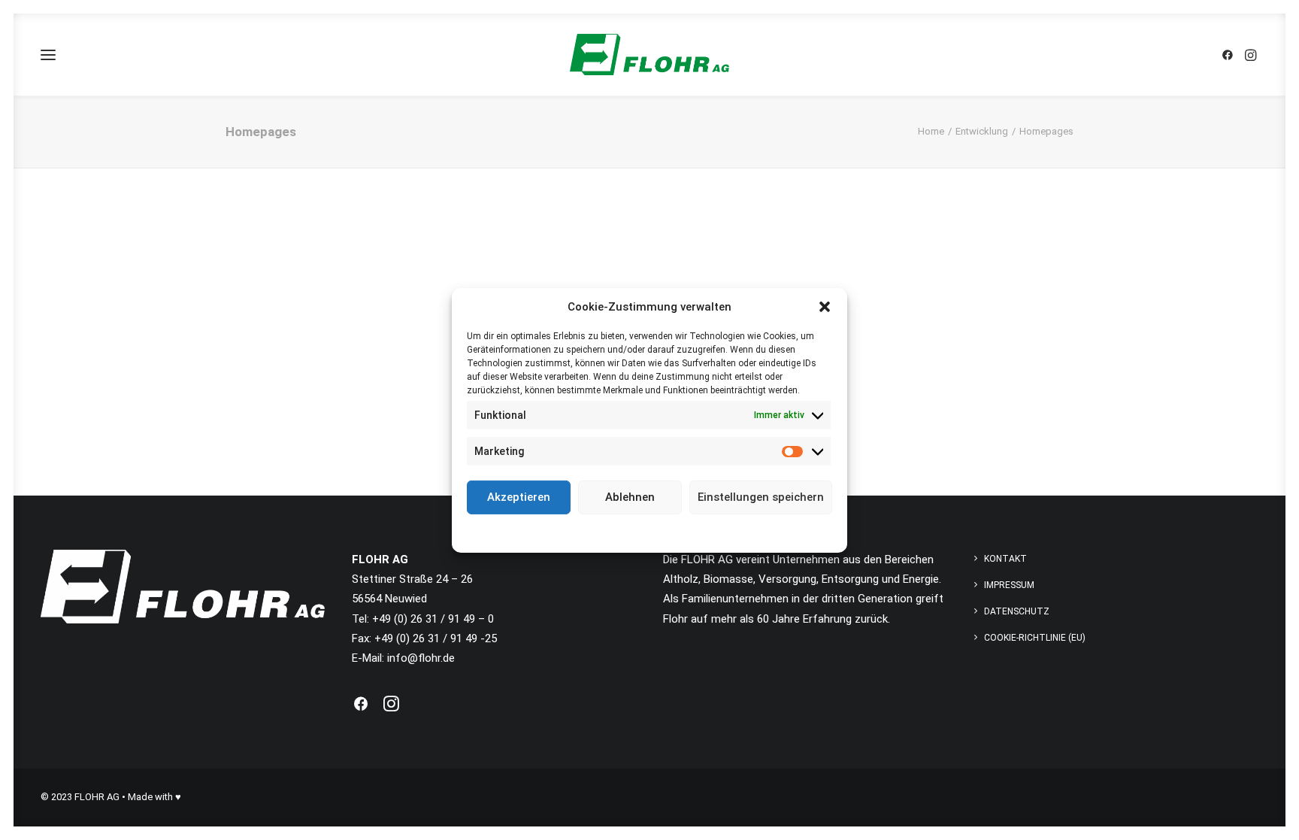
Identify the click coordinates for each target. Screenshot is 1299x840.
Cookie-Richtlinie (592, 531)
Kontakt (1005, 558)
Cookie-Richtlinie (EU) (1035, 637)
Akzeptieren (518, 497)
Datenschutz (660, 531)
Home (931, 131)
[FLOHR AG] (649, 54)
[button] (824, 306)
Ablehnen (630, 497)
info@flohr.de (421, 658)
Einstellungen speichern (761, 497)
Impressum (717, 531)
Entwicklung (981, 131)
